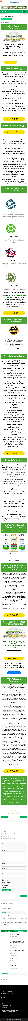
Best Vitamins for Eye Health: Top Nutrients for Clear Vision (14, 922)
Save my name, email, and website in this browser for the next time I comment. (6, 884)
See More (7, 931)
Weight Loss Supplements (6, 18)
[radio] (11, 811)
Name (3, 863)
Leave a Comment (5, 22)
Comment (4, 850)
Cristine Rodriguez (14, 20)
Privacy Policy (5, 977)
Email (3, 868)
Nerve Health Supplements (8, 903)
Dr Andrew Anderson (7, 915)
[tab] (7, 931)
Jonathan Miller (24, 816)
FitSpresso (3, 831)
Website (4, 873)
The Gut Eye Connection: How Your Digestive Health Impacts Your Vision (15, 919)
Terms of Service (6, 979)
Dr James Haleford (5, 816)
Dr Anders (5, 924)
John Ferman (5, 927)
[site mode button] (23, 11)
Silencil (2, 826)
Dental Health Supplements (8, 908)
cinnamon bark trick (5, 836)
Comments (20, 931)
